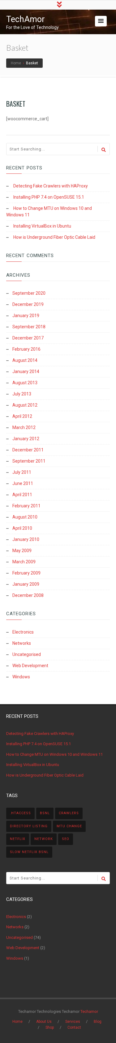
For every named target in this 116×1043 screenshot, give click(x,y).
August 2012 (24, 405)
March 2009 (24, 561)
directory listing (29, 826)
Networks (21, 643)
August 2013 (24, 382)
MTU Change (69, 826)
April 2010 (22, 528)
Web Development (30, 665)
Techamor (89, 1011)
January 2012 (25, 438)
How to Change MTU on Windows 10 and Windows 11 (54, 754)
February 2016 (26, 349)
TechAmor (25, 19)
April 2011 (22, 494)
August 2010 (24, 517)
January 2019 (25, 315)
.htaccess (20, 813)
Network (43, 839)
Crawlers (69, 813)
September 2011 (28, 461)
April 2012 (22, 416)
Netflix (17, 839)
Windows (21, 676)
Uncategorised (26, 654)
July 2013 (21, 393)
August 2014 (24, 360)
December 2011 (28, 449)
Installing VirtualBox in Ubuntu (42, 226)
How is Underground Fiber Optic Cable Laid (54, 237)
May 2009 (22, 550)
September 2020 (28, 293)
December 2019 (28, 304)
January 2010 (25, 539)
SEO (65, 839)
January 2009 (25, 584)
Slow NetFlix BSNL (29, 852)
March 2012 (24, 427)
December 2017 (28, 337)
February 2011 (26, 505)
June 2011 (22, 483)
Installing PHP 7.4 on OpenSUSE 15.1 (48, 197)
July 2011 (21, 472)
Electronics (23, 632)
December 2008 (28, 595)
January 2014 (25, 371)
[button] (101, 21)
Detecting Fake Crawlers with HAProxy (50, 185)
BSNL (45, 813)
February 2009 (26, 572)
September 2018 (28, 326)
